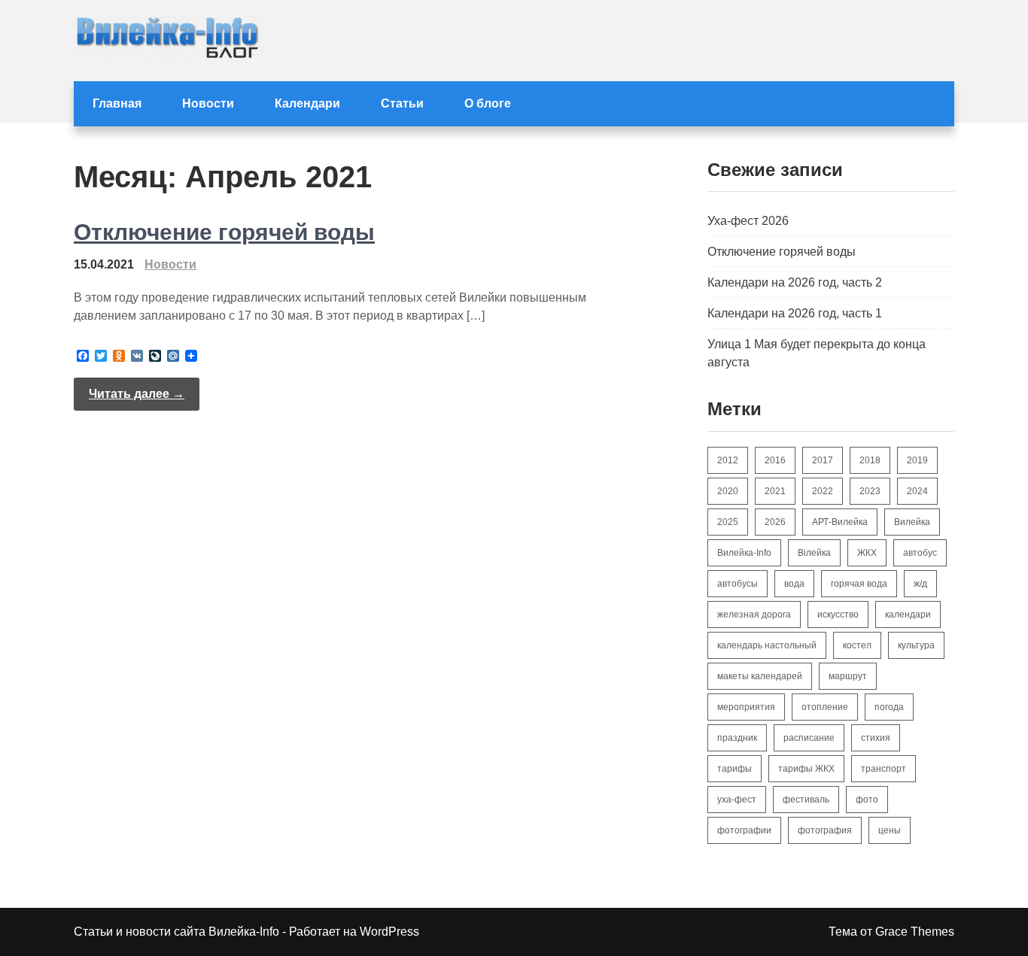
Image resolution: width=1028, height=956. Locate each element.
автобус (920, 553)
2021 (775, 491)
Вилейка (912, 522)
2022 (822, 491)
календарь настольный (767, 645)
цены (889, 830)
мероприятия (746, 707)
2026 (775, 522)
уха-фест (736, 799)
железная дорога (754, 614)
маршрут (848, 676)
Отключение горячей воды (224, 232)
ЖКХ (867, 553)
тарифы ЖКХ (806, 768)
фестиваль (806, 799)
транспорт (883, 768)
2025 (727, 522)
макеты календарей (759, 676)
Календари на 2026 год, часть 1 (794, 313)
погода (889, 707)
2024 (917, 491)
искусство (838, 614)
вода (794, 583)
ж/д (920, 583)
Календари (307, 103)
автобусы (737, 583)
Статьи (402, 103)
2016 (775, 460)
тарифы (734, 768)
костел (857, 645)
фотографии (744, 830)
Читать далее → (136, 393)
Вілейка (814, 553)
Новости (208, 103)
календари (908, 614)
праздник (737, 738)
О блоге (487, 103)
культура (916, 645)
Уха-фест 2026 (748, 220)
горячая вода (859, 583)
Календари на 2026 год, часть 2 (794, 282)
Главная (117, 103)
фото (867, 799)
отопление (824, 707)
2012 (727, 460)
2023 (869, 491)
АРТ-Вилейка (840, 522)
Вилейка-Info (744, 553)
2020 (727, 491)
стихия (875, 738)
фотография (825, 830)
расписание (809, 738)
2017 (822, 460)
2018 (869, 460)
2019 (917, 460)
